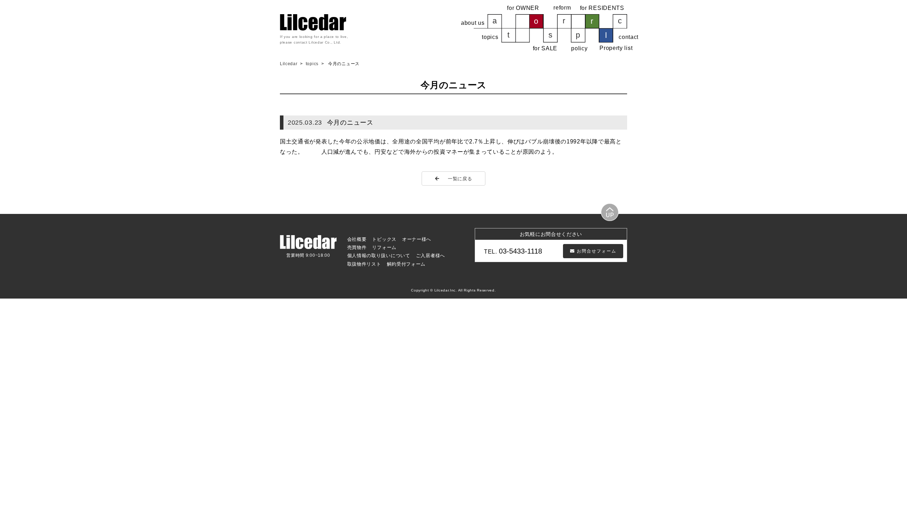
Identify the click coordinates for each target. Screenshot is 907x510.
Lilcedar (289, 63)
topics (313, 63)
